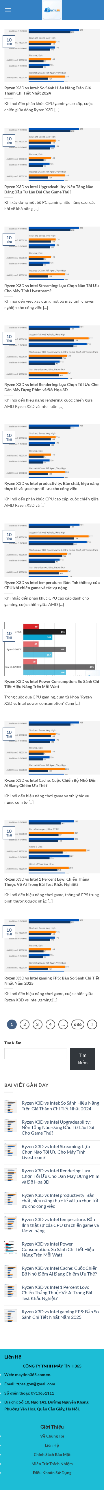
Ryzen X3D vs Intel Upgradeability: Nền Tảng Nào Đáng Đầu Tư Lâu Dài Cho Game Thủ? (48, 189)
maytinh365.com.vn (32, 1374)
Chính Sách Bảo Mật (52, 1454)
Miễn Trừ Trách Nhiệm (52, 1463)
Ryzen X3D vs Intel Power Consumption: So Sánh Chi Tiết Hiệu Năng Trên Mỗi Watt (51, 684)
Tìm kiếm (12, 1042)
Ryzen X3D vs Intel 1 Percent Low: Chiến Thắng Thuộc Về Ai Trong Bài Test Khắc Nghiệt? (46, 882)
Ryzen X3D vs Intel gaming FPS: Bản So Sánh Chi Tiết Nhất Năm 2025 (51, 981)
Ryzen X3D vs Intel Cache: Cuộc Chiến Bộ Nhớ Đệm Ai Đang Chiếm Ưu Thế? (51, 783)
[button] (7, 10)
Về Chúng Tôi (52, 1436)
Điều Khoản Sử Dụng (52, 1472)
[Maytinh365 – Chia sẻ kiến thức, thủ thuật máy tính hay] (52, 10)
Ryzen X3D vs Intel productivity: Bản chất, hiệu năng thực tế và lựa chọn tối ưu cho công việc (51, 486)
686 (78, 1024)
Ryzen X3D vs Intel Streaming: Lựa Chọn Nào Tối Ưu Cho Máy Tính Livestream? (51, 288)
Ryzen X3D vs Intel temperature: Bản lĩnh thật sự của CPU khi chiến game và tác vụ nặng (52, 585)
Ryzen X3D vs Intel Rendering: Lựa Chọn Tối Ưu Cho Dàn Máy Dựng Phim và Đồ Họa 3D (51, 387)
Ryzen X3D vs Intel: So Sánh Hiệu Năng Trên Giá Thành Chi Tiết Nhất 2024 (47, 90)
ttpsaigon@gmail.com (35, 1383)
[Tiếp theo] (92, 1024)
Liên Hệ (52, 1445)
